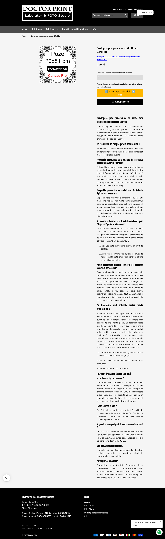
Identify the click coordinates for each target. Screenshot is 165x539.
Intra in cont (117, 10)
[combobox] (110, 15)
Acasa (25, 29)
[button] (6, 477)
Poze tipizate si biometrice (75, 29)
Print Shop (51, 29)
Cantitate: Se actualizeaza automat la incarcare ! (115, 73)
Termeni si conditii (29, 525)
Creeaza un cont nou (135, 10)
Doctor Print (32, 535)
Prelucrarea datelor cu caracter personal (37, 528)
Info (94, 29)
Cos (138, 15)
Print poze (37, 29)
